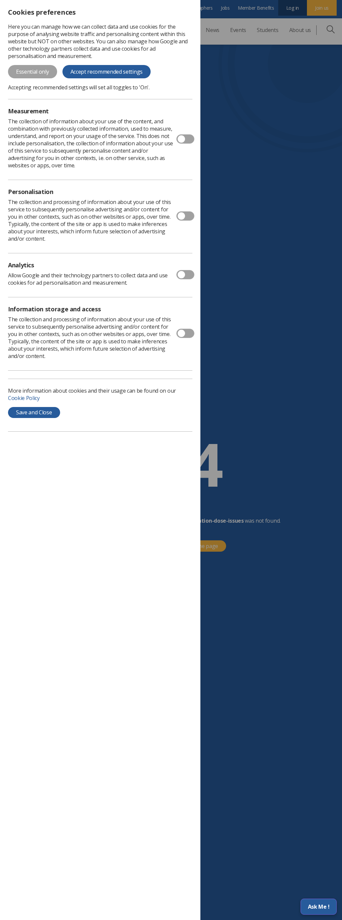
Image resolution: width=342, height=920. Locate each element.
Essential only (32, 71)
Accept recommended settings (106, 71)
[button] (319, 907)
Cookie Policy (24, 398)
